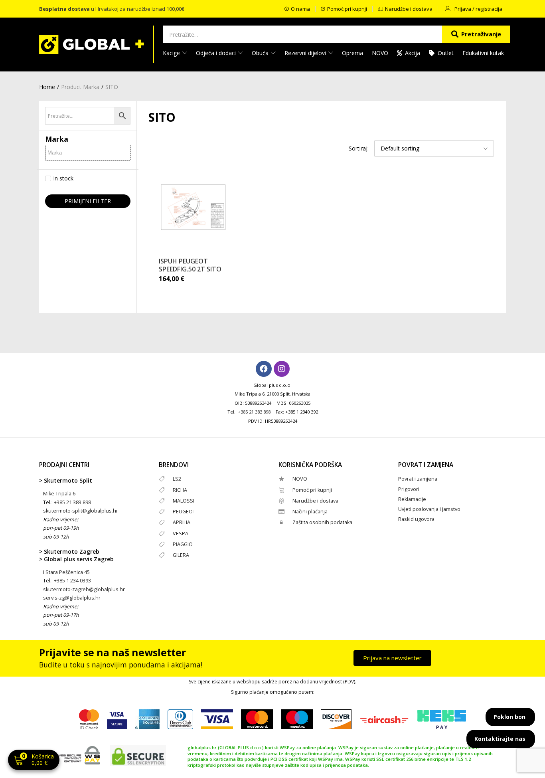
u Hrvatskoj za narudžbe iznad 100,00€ (111, 8)
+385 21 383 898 (254, 412)
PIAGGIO (183, 544)
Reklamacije (412, 499)
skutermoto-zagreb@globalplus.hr (84, 589)
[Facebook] (264, 369)
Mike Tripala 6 (59, 493)
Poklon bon (509, 717)
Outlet (446, 53)
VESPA (180, 533)
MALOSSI (183, 500)
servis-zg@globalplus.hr (72, 597)
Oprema (352, 53)
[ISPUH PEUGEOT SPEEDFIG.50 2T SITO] (193, 207)
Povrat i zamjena (417, 478)
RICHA (180, 490)
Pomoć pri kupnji (312, 490)
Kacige (172, 53)
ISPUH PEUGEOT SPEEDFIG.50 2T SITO (190, 265)
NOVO (380, 53)
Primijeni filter (88, 201)
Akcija (412, 53)
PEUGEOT (184, 511)
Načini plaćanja (310, 511)
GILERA (181, 555)
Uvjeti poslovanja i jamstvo (429, 509)
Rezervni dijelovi (306, 53)
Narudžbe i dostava (315, 500)
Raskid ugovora (416, 519)
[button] (34, 760)
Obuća (261, 53)
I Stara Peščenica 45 (66, 572)
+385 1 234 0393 (72, 580)
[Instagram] (282, 369)
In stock (63, 178)
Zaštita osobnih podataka (322, 522)
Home (47, 87)
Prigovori (408, 489)
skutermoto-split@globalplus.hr (80, 510)
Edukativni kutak (483, 53)
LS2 (177, 478)
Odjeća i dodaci (216, 53)
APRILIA (181, 522)
